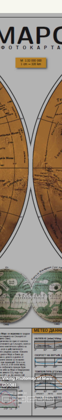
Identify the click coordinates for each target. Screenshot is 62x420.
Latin (31, 399)
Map (40, 399)
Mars (49, 399)
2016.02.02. (21, 393)
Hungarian (19, 399)
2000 (6, 399)
